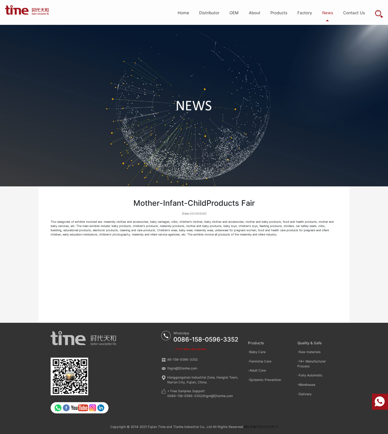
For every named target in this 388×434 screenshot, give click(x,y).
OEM (234, 12)
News (327, 12)
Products (278, 12)
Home (183, 12)
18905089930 (380, 402)
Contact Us (354, 12)
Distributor (209, 12)
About (254, 12)
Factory (304, 12)
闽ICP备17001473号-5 (261, 427)
